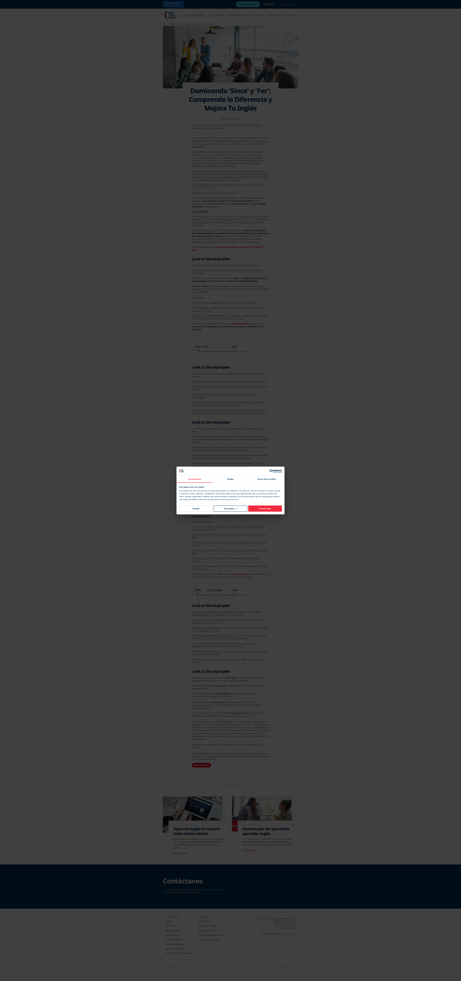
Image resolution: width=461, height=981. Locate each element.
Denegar (196, 508)
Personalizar (229, 508)
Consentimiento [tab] (194, 479)
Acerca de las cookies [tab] (266, 479)
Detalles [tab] (230, 479)
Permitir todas (265, 508)
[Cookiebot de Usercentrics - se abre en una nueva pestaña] (271, 471)
